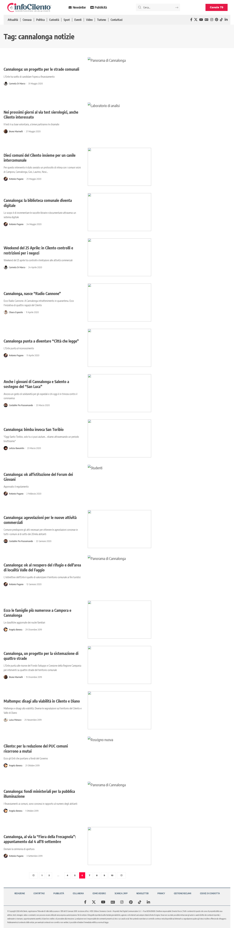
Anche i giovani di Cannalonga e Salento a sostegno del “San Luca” (36, 384)
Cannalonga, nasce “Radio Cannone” (32, 293)
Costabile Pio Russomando (21, 405)
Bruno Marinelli (16, 131)
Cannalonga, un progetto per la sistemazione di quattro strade (41, 656)
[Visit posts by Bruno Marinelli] (6, 131)
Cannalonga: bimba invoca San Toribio (34, 429)
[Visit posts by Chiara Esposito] (6, 312)
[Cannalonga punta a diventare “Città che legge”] (119, 348)
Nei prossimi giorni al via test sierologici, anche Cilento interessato (41, 114)
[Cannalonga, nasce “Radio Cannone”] (119, 303)
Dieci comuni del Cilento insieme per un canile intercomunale (40, 158)
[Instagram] (211, 19)
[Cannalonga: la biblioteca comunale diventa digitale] (119, 212)
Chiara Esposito (16, 312)
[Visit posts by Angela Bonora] (6, 629)
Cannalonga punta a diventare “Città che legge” (41, 341)
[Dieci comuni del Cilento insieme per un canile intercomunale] (119, 167)
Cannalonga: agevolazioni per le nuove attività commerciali (40, 520)
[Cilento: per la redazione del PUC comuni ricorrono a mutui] (119, 756)
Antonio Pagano (16, 178)
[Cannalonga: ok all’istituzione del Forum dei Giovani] (119, 484)
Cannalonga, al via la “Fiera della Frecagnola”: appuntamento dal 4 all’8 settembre (40, 839)
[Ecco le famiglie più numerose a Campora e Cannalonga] (119, 620)
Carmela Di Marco (17, 83)
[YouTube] (201, 19)
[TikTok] (221, 19)
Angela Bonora (15, 629)
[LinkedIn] (226, 19)
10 (112, 875)
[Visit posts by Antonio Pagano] (6, 179)
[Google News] (206, 19)
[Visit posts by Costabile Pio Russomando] (6, 405)
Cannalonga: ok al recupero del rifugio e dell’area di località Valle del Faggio (42, 567)
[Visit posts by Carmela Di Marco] (6, 83)
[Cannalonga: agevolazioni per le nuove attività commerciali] (119, 529)
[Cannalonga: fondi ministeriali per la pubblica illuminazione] (119, 801)
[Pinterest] (216, 19)
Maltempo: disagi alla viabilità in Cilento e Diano (42, 701)
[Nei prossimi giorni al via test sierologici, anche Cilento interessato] (119, 121)
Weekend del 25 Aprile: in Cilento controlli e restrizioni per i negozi (38, 250)
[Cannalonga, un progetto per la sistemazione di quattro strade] (119, 665)
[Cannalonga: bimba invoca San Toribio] (119, 438)
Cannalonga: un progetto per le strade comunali (41, 69)
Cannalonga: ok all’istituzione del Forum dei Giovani (38, 477)
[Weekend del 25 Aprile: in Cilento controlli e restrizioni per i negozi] (119, 257)
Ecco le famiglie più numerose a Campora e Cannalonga (37, 613)
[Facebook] (191, 19)
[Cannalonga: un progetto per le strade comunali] (119, 76)
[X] (195, 19)
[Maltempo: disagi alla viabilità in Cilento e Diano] (119, 710)
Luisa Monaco (15, 719)
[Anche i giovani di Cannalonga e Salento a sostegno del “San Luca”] (119, 393)
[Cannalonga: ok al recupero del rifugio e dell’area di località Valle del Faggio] (119, 574)
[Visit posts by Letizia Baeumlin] (6, 448)
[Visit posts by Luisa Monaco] (6, 720)
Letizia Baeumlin (16, 448)
